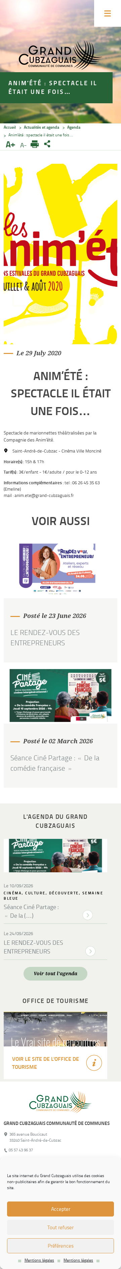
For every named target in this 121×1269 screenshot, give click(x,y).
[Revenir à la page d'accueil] (60, 56)
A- (24, 145)
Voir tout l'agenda (55, 973)
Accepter (60, 1209)
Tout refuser (60, 1228)
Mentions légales (39, 1260)
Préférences (61, 1246)
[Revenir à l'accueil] (60, 1099)
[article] (60, 602)
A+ (11, 145)
